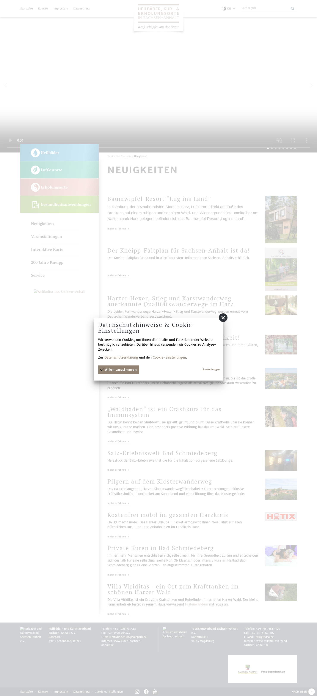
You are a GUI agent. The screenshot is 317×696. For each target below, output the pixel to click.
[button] (223, 317)
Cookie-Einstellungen (169, 357)
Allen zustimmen (120, 370)
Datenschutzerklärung (121, 357)
